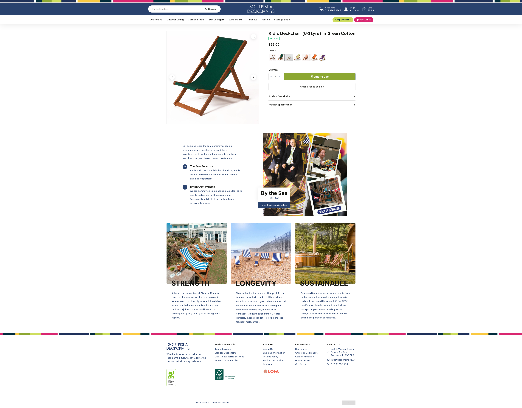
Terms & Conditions (220, 402)
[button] (172, 77)
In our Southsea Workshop (274, 205)
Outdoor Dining (175, 19)
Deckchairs (156, 19)
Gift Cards (300, 364)
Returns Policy (270, 356)
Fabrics (265, 19)
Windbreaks (236, 19)
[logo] (261, 9)
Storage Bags (282, 19)
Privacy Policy (202, 402)
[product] (253, 36)
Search (212, 9)
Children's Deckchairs (306, 352)
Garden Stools (196, 19)
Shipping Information (274, 352)
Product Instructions (274, 360)
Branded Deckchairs (225, 352)
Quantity (273, 69)
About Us (268, 349)
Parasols (252, 19)
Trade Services (223, 349)
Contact (267, 364)
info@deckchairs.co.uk (343, 359)
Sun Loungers (217, 19)
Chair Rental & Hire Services (229, 356)
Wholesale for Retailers (227, 360)
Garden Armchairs (304, 356)
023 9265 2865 (333, 10)
